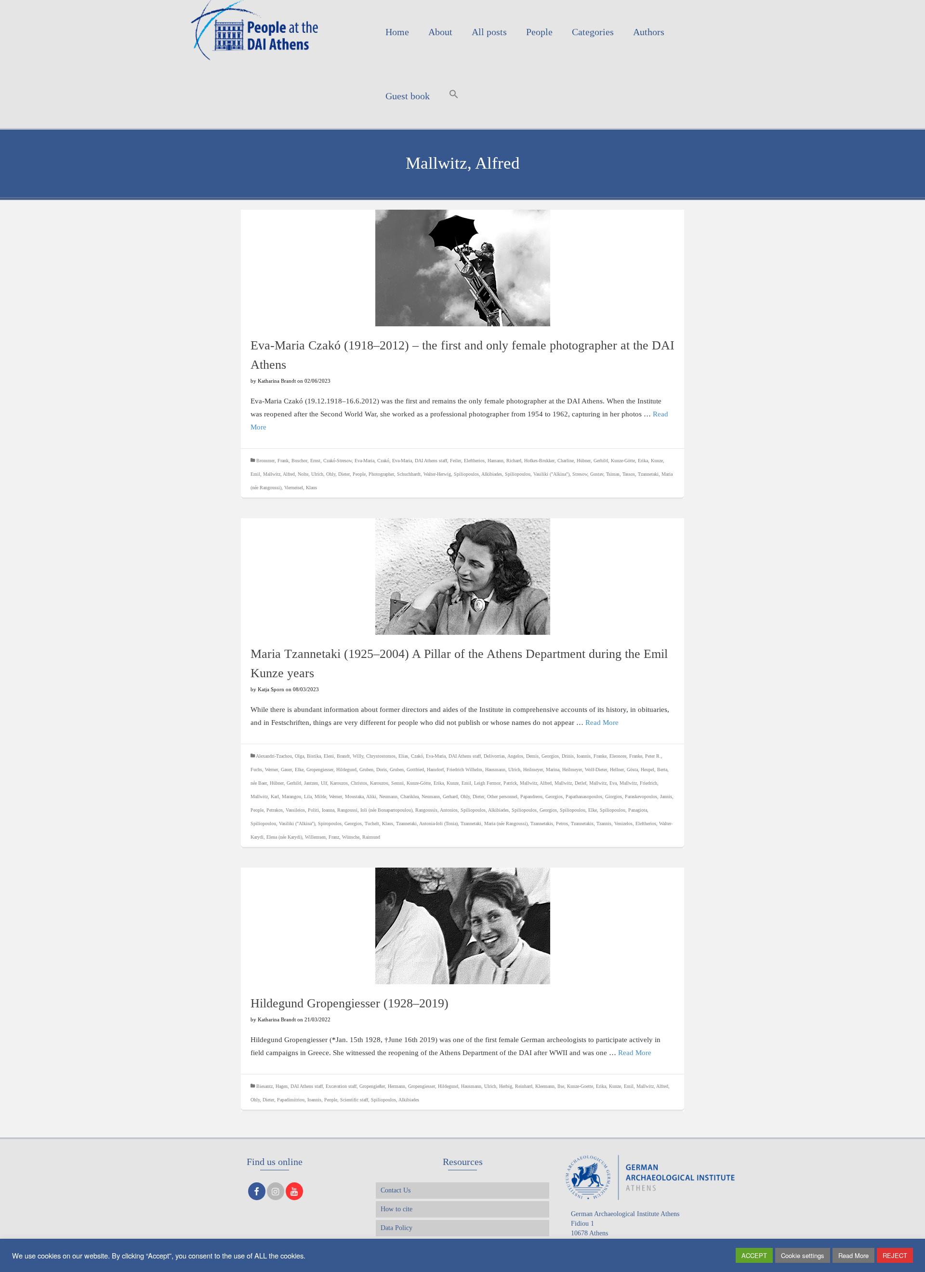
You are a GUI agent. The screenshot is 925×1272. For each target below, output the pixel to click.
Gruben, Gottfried (407, 769)
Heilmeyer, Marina (541, 769)
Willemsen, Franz (322, 837)
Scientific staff (354, 1099)
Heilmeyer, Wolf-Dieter (584, 769)
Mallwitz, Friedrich (638, 783)
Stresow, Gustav (587, 474)
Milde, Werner (328, 796)
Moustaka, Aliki (360, 796)
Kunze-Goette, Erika (586, 1086)
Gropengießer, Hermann (382, 1086)
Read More (602, 722)
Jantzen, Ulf (315, 783)
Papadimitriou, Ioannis (299, 1099)
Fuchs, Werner (264, 769)
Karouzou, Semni (387, 783)
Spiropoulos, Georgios (340, 823)
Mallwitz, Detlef (570, 783)
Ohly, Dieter (338, 474)
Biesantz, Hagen (272, 1086)
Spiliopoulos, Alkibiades (478, 474)
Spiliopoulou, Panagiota (623, 810)
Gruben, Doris (373, 769)
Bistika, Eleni (320, 756)
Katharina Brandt (277, 381)
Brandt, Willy (350, 756)
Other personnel (502, 796)
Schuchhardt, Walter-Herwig (424, 474)
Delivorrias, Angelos (503, 756)
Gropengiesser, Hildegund (331, 769)
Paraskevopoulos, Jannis (648, 796)
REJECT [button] (895, 1255)
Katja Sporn (271, 689)
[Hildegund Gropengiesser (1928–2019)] (462, 926)
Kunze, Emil (459, 783)
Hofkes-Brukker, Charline (549, 460)
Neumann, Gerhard (440, 796)
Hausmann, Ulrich (502, 769)
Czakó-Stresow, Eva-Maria (348, 460)
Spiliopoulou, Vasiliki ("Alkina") (537, 474)
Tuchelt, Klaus (379, 823)
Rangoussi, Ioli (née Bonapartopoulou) (374, 810)
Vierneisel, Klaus (300, 487)
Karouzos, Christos (348, 783)
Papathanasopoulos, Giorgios (594, 796)
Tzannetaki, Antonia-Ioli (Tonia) (427, 823)
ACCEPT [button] (754, 1255)
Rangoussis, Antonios (436, 810)
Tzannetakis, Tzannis (591, 823)
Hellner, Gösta (624, 769)
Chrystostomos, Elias (387, 756)
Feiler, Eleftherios (467, 460)
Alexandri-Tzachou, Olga (280, 756)
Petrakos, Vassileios (285, 810)
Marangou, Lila (297, 796)
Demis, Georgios (542, 756)
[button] (453, 96)
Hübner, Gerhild (592, 460)
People (359, 474)
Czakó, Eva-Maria (394, 460)
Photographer (381, 474)
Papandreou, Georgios (541, 796)
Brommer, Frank (272, 460)
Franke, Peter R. (645, 756)
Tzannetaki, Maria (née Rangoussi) (494, 823)
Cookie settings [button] (802, 1255)
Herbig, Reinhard (515, 1086)
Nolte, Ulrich (310, 474)
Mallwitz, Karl (265, 796)
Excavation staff (341, 1086)
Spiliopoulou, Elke (578, 810)
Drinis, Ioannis (576, 756)
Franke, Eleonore (610, 756)
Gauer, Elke (292, 769)
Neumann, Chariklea (399, 796)
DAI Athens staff (431, 460)
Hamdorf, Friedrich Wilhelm (454, 769)
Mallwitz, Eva (603, 783)
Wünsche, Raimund (361, 837)
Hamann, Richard (504, 460)
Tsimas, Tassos (620, 474)
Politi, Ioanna (321, 810)
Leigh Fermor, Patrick (495, 783)
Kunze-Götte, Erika (629, 460)
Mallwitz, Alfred (279, 474)
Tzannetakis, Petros (549, 823)
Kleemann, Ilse (549, 1086)
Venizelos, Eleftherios (635, 823)
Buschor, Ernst (305, 460)
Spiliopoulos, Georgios (534, 810)
